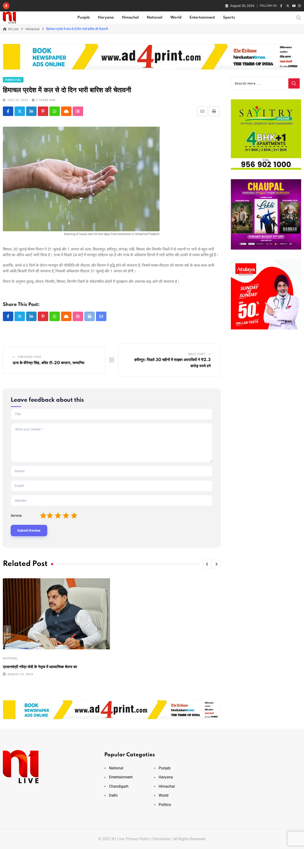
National (154, 17)
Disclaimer (161, 839)
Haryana (106, 17)
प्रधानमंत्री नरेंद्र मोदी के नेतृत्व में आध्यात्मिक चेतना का (40, 667)
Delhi (113, 795)
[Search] (298, 17)
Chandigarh (118, 786)
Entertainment (202, 17)
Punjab (83, 17)
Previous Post (30, 357)
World (175, 17)
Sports (229, 17)
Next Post (196, 354)
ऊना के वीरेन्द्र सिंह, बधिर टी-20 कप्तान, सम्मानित (48, 363)
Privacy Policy (138, 839)
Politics (165, 804)
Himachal (130, 17)
